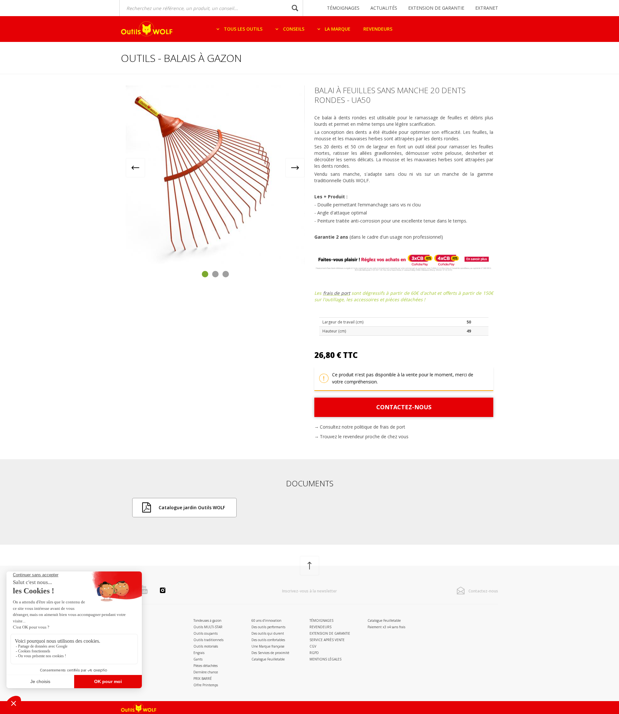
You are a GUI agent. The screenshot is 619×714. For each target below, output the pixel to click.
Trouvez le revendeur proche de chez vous (364, 436)
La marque (336, 29)
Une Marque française (267, 646)
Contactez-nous (403, 407)
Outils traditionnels (208, 640)
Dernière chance (205, 672)
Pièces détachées (205, 665)
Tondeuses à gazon (207, 620)
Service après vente (327, 640)
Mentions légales (325, 659)
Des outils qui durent (267, 633)
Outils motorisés (205, 646)
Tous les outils (242, 29)
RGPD (314, 652)
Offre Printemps (205, 685)
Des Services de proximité (270, 652)
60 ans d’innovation (266, 620)
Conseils (293, 29)
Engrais (198, 652)
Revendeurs (377, 29)
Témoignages (343, 8)
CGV (313, 646)
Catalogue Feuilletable (268, 659)
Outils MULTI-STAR (207, 627)
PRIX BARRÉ (202, 678)
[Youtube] (143, 589)
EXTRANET (486, 8)
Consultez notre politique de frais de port (362, 427)
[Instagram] (162, 591)
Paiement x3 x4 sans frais (386, 627)
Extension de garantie (436, 8)
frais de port (336, 293)
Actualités (383, 8)
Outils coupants (205, 633)
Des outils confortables (268, 640)
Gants (197, 659)
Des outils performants (268, 627)
